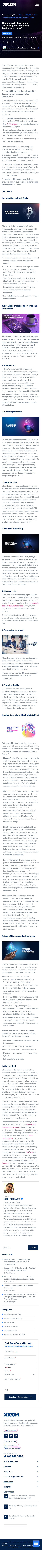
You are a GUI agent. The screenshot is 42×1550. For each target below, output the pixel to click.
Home (4, 15)
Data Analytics (9, 1330)
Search (33, 1247)
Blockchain (7, 33)
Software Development (12, 1334)
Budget (7, 1371)
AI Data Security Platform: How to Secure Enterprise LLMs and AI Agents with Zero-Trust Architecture (20, 1296)
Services (7, 1467)
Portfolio (29, 1152)
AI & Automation (11, 1462)
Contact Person (10, 1351)
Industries (8, 1472)
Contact (5, 1163)
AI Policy (5, 1545)
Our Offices (9, 1492)
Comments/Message (12, 1379)
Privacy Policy (15, 1545)
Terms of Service (27, 1545)
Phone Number (10, 1364)
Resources (8, 1482)
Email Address (10, 1358)
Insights (13, 15)
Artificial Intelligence (11, 1318)
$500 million (12, 124)
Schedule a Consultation (18, 1397)
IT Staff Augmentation (13, 1477)
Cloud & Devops (9, 1326)
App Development (10, 1314)
